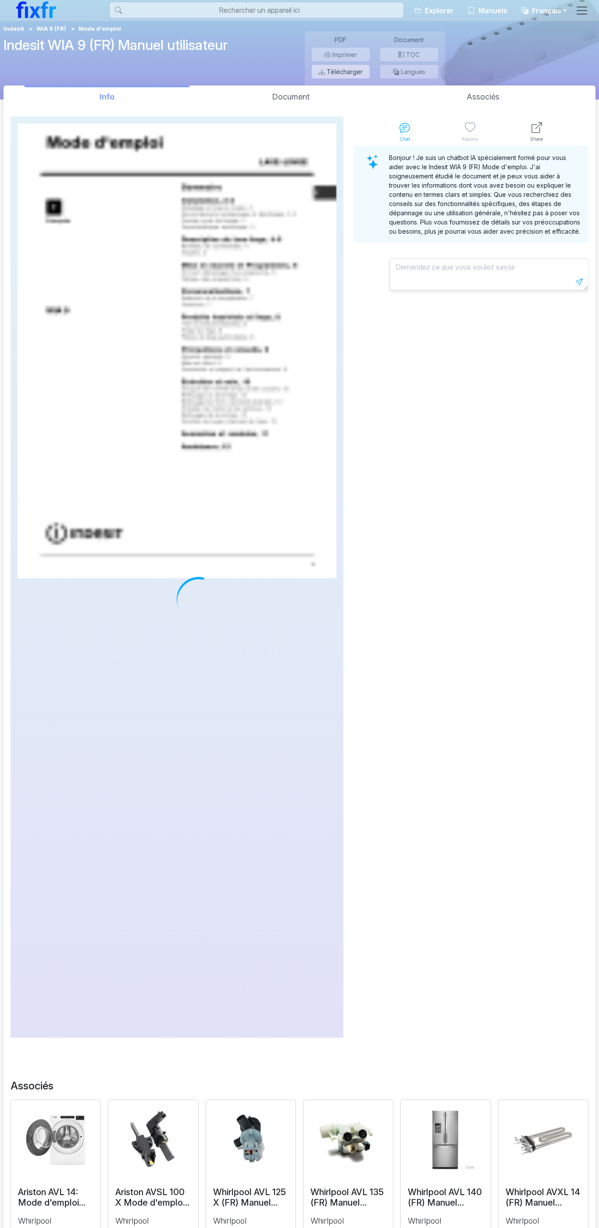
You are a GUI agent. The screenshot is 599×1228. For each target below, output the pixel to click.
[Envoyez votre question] (579, 282)
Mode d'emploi (99, 28)
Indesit (14, 28)
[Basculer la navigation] (582, 10)
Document (291, 96)
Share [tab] (536, 139)
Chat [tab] (404, 139)
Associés (483, 96)
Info (107, 96)
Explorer (438, 10)
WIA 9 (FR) (51, 28)
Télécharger (344, 71)
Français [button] (545, 10)
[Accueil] (36, 9)
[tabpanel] (471, 592)
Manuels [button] (492, 10)
